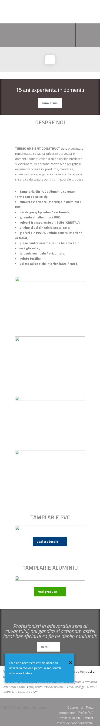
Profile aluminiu (69, 717)
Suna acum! (50, 103)
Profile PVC (85, 712)
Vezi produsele (47, 541)
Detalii (45, 647)
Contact (88, 717)
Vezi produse (47, 591)
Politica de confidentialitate (74, 722)
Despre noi (75, 707)
